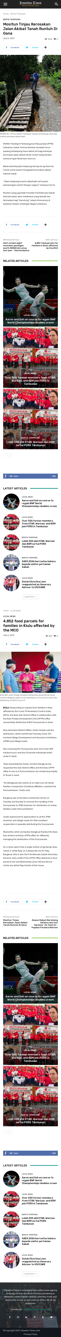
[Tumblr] (43, 1317)
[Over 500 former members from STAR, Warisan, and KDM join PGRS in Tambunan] (30, 357)
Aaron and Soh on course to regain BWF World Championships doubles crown (30, 321)
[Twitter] (51, 1317)
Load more (29, 596)
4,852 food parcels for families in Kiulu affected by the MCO (45, 245)
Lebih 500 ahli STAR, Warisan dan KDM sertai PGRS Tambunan (31, 443)
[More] (45, 47)
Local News (30, 315)
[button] (5, 4)
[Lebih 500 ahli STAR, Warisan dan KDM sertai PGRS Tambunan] (30, 419)
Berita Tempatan (18, 13)
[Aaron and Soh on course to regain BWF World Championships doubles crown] (30, 296)
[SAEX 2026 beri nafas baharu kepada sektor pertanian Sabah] (11, 562)
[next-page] (10, 455)
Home (6, 13)
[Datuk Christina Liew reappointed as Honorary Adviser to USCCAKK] (11, 583)
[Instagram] (18, 1317)
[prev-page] (5, 455)
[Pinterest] (35, 1317)
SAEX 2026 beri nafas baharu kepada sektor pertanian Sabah (39, 564)
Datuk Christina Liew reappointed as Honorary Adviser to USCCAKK (36, 584)
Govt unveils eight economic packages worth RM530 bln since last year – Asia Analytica (16, 247)
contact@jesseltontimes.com (36, 1309)
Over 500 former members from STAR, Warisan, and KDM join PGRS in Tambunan (30, 381)
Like (54, 476)
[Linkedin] (26, 1317)
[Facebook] (10, 1317)
